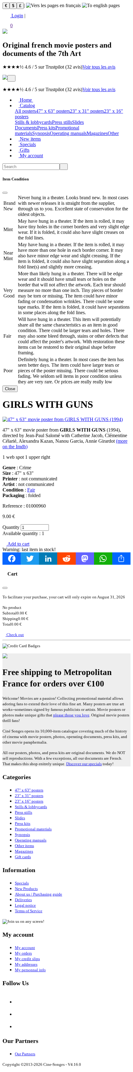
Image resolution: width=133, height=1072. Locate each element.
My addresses (26, 964)
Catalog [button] (27, 105)
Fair (31, 489)
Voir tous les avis (98, 67)
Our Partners (25, 1054)
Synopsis (41, 133)
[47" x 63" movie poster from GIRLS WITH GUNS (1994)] (62, 419)
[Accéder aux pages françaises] (53, 5)
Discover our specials (84, 764)
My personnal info (30, 970)
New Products (26, 888)
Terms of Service (28, 911)
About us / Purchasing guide (38, 894)
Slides (78, 122)
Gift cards (23, 857)
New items (30, 138)
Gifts (24, 150)
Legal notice (25, 905)
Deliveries (23, 899)
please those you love (71, 715)
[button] (66, 24)
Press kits (46, 127)
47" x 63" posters (53, 111)
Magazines (97, 133)
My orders (23, 953)
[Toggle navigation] (11, 78)
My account (31, 155)
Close (10, 388)
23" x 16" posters (29, 801)
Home (26, 100)
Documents (26, 127)
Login (16, 15)
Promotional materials (33, 829)
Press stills (62, 122)
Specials (27, 144)
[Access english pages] (101, 5)
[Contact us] (19, 1026)
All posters (25, 111)
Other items (24, 845)
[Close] (4, 193)
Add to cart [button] (17, 544)
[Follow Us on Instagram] (19, 1014)
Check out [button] (15, 634)
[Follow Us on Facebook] (19, 1002)
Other (113, 133)
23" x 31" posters (87, 111)
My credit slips (27, 958)
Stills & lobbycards (33, 122)
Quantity (10, 527)
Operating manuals (68, 133)
